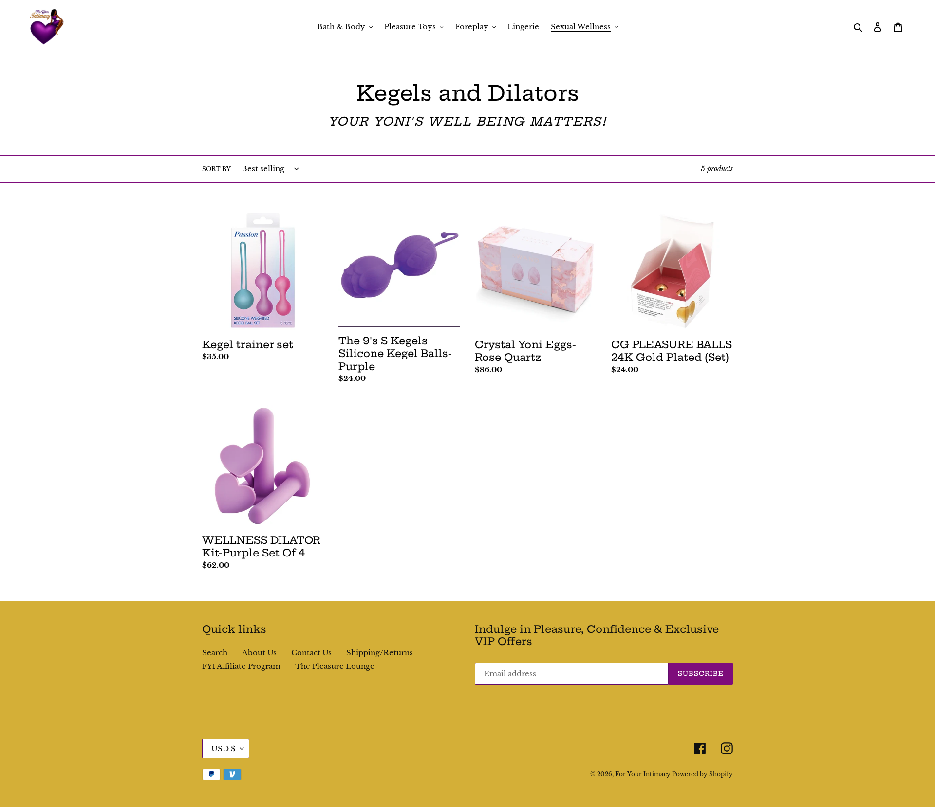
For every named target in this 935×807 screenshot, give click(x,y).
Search (214, 652)
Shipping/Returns (379, 652)
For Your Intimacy (643, 774)
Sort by (216, 169)
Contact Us (311, 652)
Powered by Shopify (702, 774)
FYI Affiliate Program (241, 666)
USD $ (223, 748)
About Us (259, 652)
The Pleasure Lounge (334, 666)
